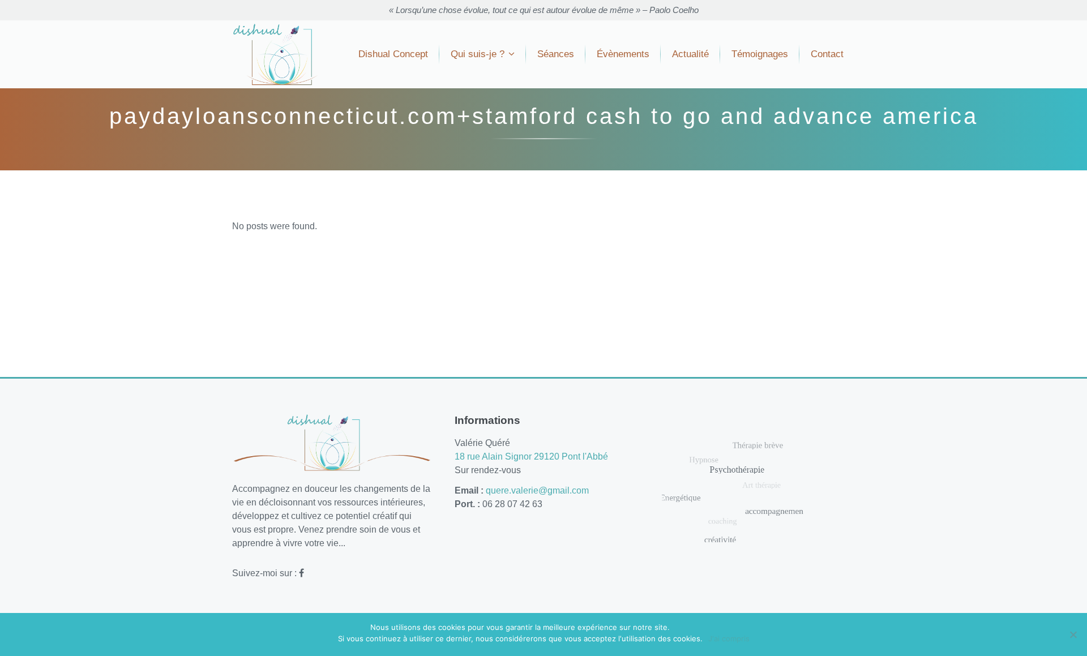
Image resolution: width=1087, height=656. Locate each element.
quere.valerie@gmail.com (537, 490)
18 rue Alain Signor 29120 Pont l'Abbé (531, 456)
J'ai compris (729, 638)
